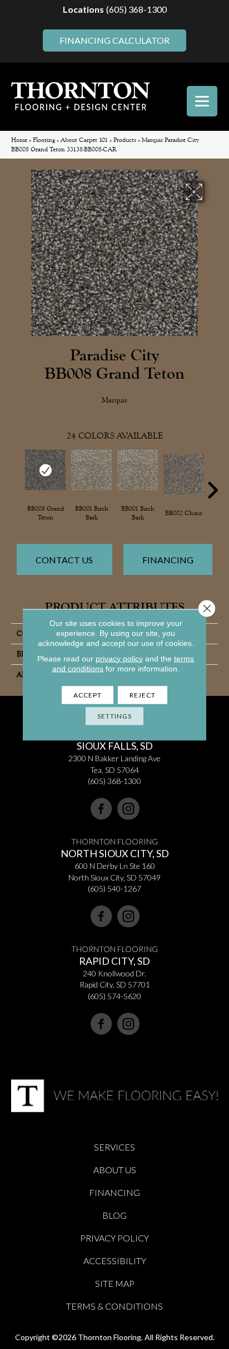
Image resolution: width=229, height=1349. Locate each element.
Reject (143, 694)
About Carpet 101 (84, 140)
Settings (114, 715)
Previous (16, 473)
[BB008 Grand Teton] (45, 470)
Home (19, 140)
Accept (87, 694)
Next (212, 473)
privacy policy (119, 658)
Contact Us (64, 559)
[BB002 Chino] (184, 474)
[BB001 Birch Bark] (91, 470)
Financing (167, 559)
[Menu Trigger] (202, 101)
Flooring (44, 140)
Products (124, 140)
